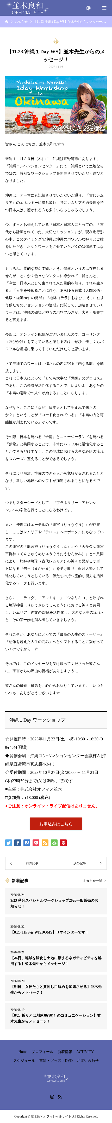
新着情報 (65, 1052)
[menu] (88, 8)
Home (22, 1052)
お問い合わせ (88, 1061)
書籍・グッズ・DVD (56, 1061)
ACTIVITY (85, 1052)
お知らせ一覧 (92, 880)
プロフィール (42, 1052)
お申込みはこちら (56, 824)
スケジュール (24, 1061)
